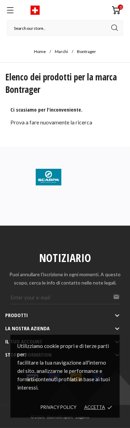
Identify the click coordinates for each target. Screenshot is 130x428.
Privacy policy (58, 407)
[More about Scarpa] (65, 177)
